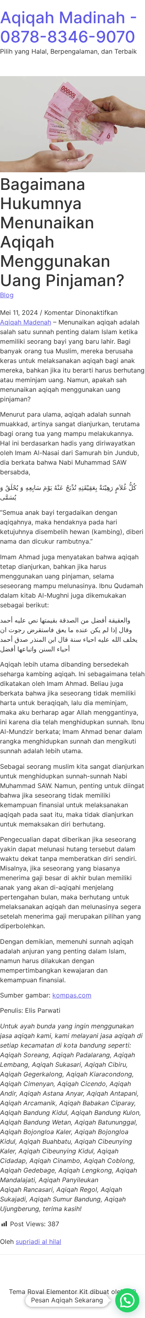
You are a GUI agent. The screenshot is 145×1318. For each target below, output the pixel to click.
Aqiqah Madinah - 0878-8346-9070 (68, 27)
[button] (127, 1300)
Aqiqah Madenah (25, 322)
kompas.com (71, 995)
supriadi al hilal (38, 1241)
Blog (7, 295)
